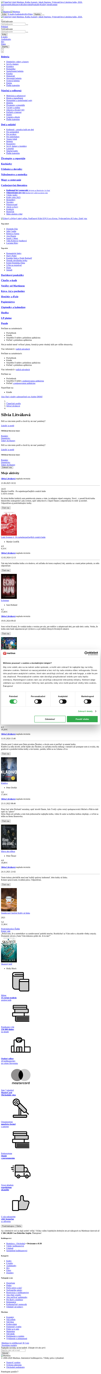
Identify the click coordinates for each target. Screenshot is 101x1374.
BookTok (10, 211)
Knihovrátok (26, 4)
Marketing (10, 1331)
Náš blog (10, 1322)
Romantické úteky (13, 253)
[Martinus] (10, 12)
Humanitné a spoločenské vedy (19, 100)
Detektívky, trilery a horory (17, 62)
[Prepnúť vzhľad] (2, 8)
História (9, 103)
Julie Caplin (11, 231)
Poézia (9, 83)
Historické (10, 76)
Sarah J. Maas (12, 238)
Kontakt (54, 4)
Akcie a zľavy (12, 207)
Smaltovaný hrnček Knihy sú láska (15, 913)
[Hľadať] (27, 24)
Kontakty (10, 1317)
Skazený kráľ (6, 964)
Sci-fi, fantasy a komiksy (16, 146)
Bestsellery (10, 200)
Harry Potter (11, 256)
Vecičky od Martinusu (13, 285)
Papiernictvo (8, 301)
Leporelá (10, 148)
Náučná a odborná (11, 90)
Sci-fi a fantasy (12, 64)
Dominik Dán (12, 229)
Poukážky (36, 4)
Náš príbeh (10, 1319)
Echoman (5, 600)
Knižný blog (45, 4)
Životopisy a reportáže (15, 105)
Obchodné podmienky (15, 1367)
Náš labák (10, 1334)
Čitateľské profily (13, 403)
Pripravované (11, 204)
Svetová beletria (13, 81)
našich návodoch (23, 349)
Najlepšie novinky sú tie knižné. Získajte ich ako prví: (23, 1348)
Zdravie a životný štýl (15, 110)
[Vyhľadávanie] (2, 19)
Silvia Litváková (13, 406)
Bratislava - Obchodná (15, 1243)
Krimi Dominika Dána (15, 263)
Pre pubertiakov (12, 137)
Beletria (5, 56)
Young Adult (11, 139)
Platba (8, 1285)
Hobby (9, 115)
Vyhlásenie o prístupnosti (16, 1338)
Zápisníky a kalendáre (13, 307)
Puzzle (4, 323)
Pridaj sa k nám (12, 1329)
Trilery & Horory (8, 441)
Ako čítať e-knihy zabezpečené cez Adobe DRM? (22, 397)
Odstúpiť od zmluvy (14, 1307)
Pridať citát (5, 931)
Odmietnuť (50, 719)
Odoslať (5, 1353)
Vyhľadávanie (7, 21)
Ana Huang (11, 236)
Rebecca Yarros (12, 233)
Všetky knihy (11, 195)
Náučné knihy (12, 151)
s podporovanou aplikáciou (32, 381)
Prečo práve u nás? (14, 1288)
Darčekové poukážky (12, 275)
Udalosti (9, 1248)
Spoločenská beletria (14, 71)
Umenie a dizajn (13, 117)
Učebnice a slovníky (11, 169)
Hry (26, 14)
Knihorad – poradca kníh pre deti (20, 129)
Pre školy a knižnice (14, 1300)
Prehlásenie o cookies (15, 1336)
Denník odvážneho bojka (16, 260)
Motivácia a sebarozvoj (16, 96)
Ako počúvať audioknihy (16, 1297)
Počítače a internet (13, 112)
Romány (4, 436)
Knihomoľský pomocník (16, 1304)
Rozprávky (11, 144)
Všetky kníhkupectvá (15, 1246)
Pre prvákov (11, 134)
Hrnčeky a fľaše (9, 296)
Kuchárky (6, 163)
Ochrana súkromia (14, 1365)
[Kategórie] (43, 14)
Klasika (9, 73)
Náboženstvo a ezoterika (14, 174)
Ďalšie (17, 929)
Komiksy (10, 66)
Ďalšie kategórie (13, 85)
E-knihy (11, 14)
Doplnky (37, 14)
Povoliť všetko (82, 719)
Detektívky (5, 438)
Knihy (4, 14)
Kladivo (4, 783)
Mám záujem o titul (14, 214)
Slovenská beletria (13, 78)
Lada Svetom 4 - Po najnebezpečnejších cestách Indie (23, 537)
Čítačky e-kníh (9, 280)
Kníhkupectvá (15, 4)
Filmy (30, 14)
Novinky (10, 202)
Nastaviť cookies (13, 1362)
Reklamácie (11, 1302)
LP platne (6, 318)
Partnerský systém (13, 1327)
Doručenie (5, 4)
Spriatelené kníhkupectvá (16, 1251)
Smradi (9, 270)
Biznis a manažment (14, 98)
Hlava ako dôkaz (8, 851)
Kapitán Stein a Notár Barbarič (19, 258)
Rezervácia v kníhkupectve (17, 1292)
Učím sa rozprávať (14, 265)
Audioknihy (20, 14)
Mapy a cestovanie (11, 179)
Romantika (10, 69)
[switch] (38, 701)
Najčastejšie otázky (14, 1290)
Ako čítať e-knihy (13, 1295)
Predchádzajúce (8, 929)
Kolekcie (10, 209)
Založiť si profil (7, 426)
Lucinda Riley (12, 243)
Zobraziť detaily (85, 711)
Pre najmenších (12, 132)
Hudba (5, 312)
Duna (8, 267)
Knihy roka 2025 (13, 197)
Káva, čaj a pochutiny (13, 291)
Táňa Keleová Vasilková (16, 241)
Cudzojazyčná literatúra (14, 185)
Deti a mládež (8, 124)
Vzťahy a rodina (13, 107)
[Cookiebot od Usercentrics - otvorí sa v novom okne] (86, 653)
